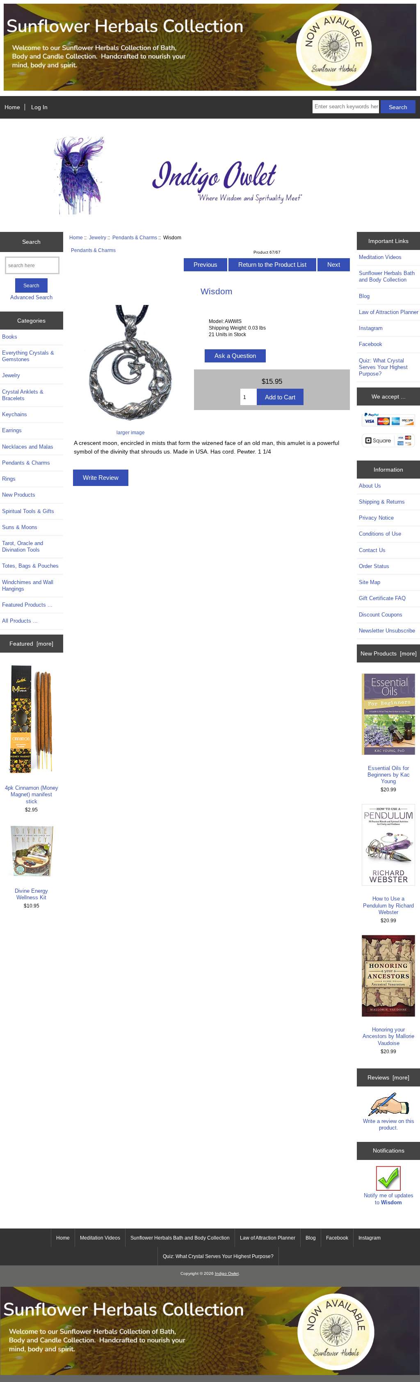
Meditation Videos (380, 257)
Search (31, 241)
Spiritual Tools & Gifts (28, 511)
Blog (364, 296)
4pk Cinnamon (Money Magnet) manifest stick (31, 794)
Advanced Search (31, 297)
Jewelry (97, 237)
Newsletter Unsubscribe (387, 631)
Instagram (371, 328)
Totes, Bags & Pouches (30, 566)
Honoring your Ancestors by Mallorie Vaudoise (388, 1036)
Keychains (14, 414)
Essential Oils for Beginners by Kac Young (389, 774)
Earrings (12, 430)
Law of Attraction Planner (388, 312)
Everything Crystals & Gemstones (28, 356)
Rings (9, 479)
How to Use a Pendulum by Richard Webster (388, 905)
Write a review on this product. (388, 1124)
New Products (18, 495)
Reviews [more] (388, 1077)
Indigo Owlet (227, 1273)
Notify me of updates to (388, 1198)
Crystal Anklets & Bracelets (22, 395)
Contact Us (372, 550)
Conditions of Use (380, 534)
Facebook (370, 344)
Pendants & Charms (134, 237)
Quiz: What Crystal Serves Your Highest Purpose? (383, 367)
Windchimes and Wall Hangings (27, 585)
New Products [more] (389, 653)
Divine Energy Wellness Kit (31, 894)
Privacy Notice (376, 518)
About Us (370, 486)
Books (9, 337)
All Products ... (20, 621)
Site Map (369, 582)
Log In (39, 107)
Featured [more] (31, 643)
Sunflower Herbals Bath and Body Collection (387, 276)
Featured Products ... (27, 605)
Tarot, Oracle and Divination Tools (22, 546)
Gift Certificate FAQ (382, 598)
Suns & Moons (19, 527)
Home (12, 107)
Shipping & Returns (382, 502)
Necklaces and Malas (27, 447)
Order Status (374, 566)
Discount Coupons (380, 615)
